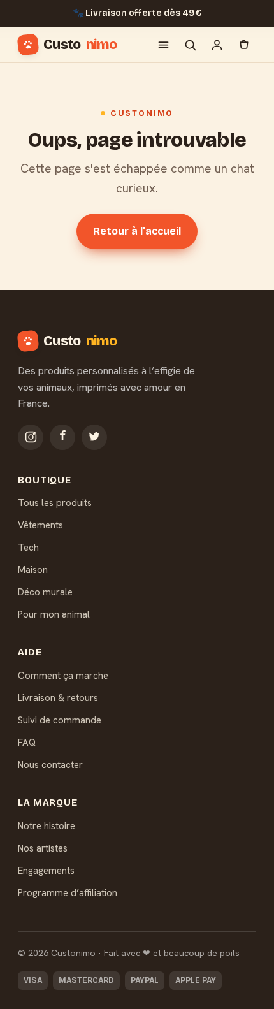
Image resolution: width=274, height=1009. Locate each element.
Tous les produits (55, 503)
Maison (33, 569)
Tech (28, 547)
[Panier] (243, 44)
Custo (80, 44)
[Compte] (216, 44)
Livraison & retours (58, 698)
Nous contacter (50, 765)
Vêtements (40, 525)
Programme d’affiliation (67, 893)
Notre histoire (46, 826)
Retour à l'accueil (137, 231)
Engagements (46, 870)
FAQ (27, 742)
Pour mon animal (54, 614)
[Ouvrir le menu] (163, 44)
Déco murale (45, 592)
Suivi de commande (59, 720)
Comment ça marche (63, 675)
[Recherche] (190, 44)
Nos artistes (43, 848)
